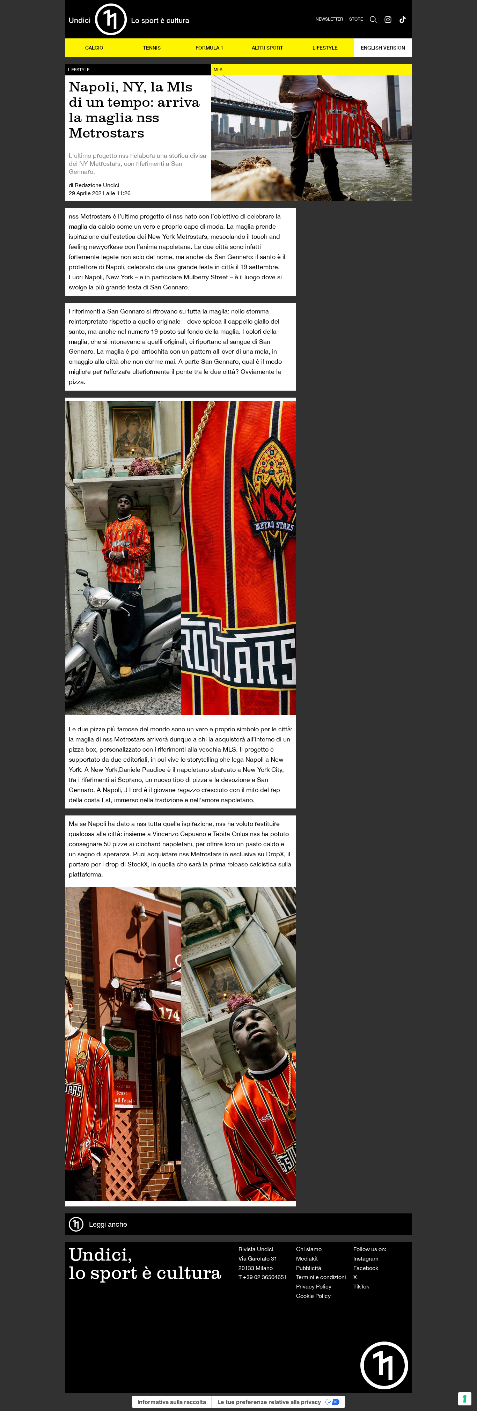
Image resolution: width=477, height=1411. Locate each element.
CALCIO (94, 48)
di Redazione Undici (94, 185)
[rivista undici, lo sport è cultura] (129, 19)
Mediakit (307, 1258)
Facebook (365, 1268)
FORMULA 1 (209, 48)
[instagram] (388, 19)
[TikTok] (402, 19)
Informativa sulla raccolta (172, 1401)
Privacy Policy (313, 1286)
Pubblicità (308, 1268)
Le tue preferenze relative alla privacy (269, 1401)
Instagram (366, 1258)
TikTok (361, 1286)
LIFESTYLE (325, 48)
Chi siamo (309, 1249)
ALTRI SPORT (267, 48)
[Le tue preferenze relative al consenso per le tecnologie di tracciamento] (464, 1398)
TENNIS (152, 48)
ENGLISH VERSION (383, 48)
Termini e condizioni (321, 1277)
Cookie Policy (313, 1296)
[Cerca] (373, 19)
